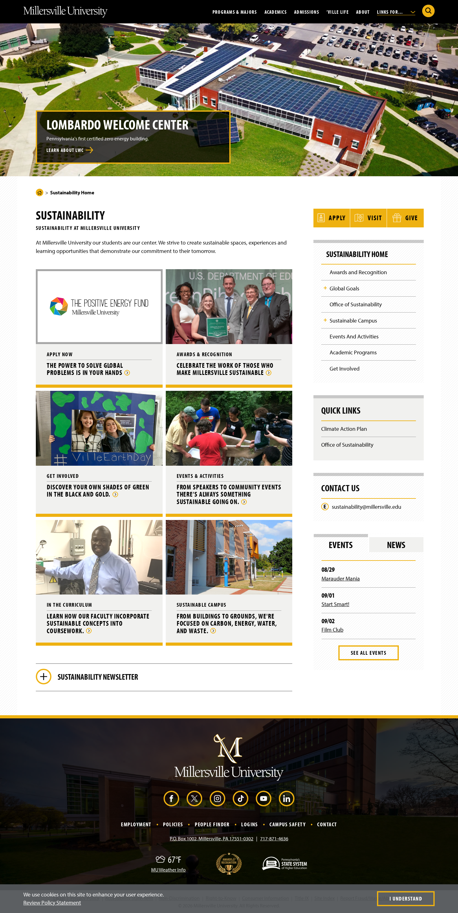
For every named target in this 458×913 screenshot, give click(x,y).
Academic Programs (353, 352)
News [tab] (396, 545)
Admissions (306, 11)
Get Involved (345, 368)
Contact (327, 824)
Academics (276, 11)
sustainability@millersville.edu (366, 506)
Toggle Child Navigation (325, 288)
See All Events (368, 652)
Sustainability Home (357, 254)
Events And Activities (354, 336)
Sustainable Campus (353, 320)
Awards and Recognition (358, 272)
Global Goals (344, 288)
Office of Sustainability (356, 304)
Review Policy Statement (52, 902)
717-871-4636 (274, 838)
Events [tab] (341, 545)
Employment (136, 824)
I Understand (405, 898)
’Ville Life (338, 11)
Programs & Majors (234, 11)
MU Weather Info (168, 869)
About (363, 11)
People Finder (212, 824)
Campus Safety (288, 824)
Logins (249, 824)
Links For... (390, 11)
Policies (173, 824)
